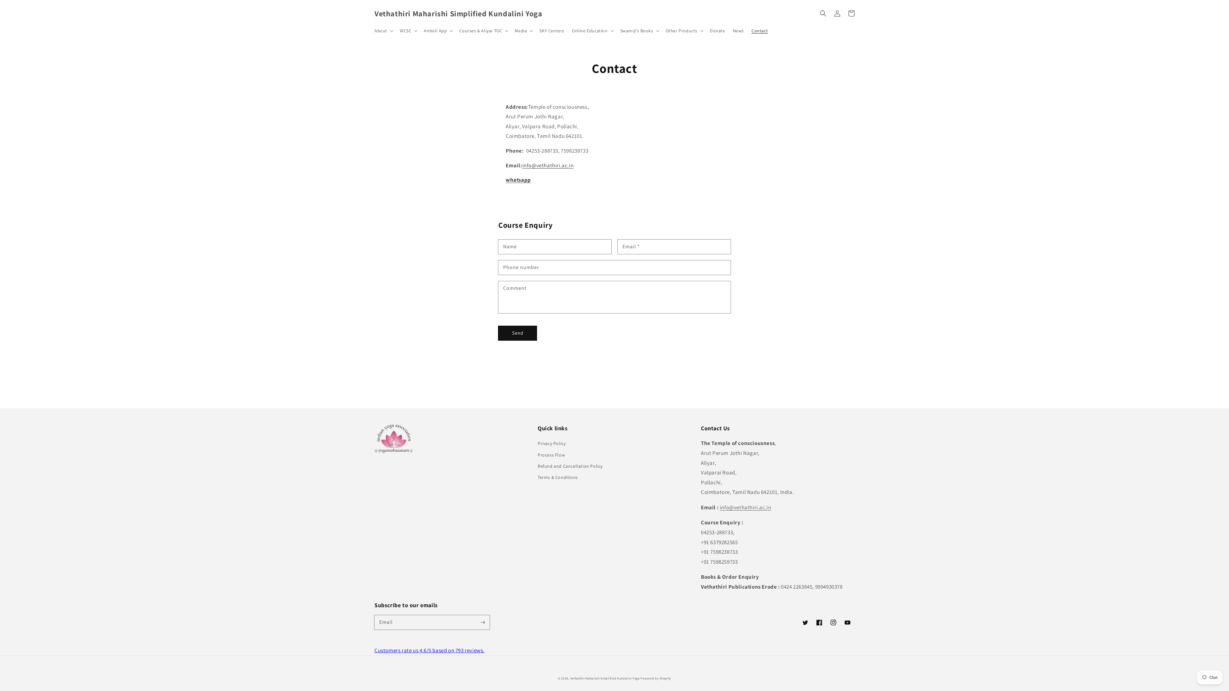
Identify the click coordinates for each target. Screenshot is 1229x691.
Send (517, 333)
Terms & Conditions (558, 477)
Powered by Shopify (655, 678)
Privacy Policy (552, 443)
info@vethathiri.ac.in (548, 165)
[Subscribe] (483, 622)
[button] (823, 13)
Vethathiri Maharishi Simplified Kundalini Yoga (605, 678)
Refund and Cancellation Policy (570, 466)
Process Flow (551, 455)
